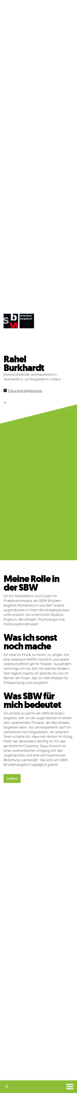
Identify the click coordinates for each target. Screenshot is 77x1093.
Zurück (12, 778)
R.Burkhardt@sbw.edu (25, 391)
